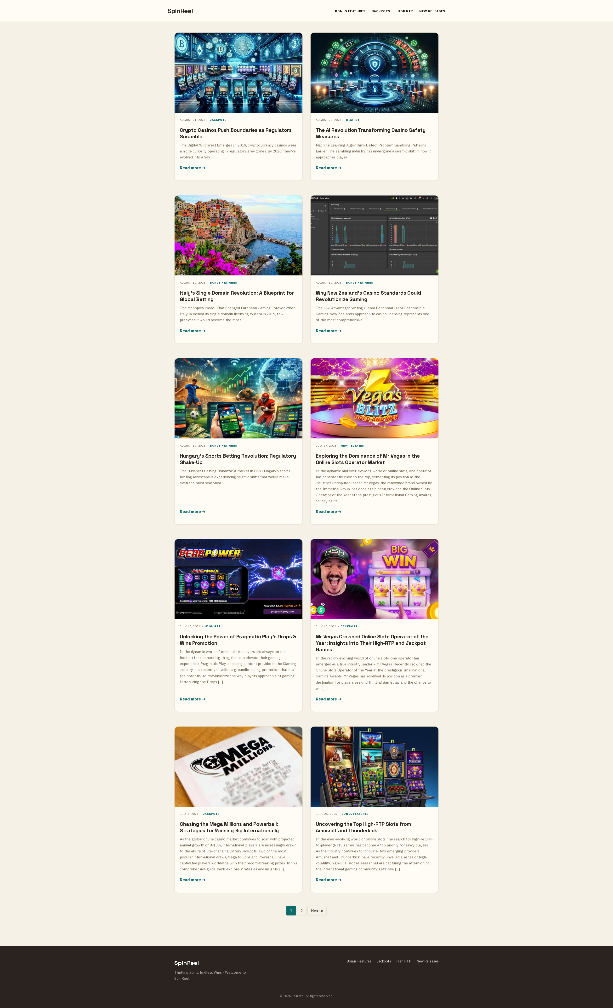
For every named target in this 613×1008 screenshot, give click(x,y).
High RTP (405, 11)
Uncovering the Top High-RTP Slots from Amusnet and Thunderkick (363, 827)
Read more (190, 167)
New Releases (432, 11)
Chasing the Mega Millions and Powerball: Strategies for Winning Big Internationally (229, 827)
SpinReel (180, 11)
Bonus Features (350, 11)
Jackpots (381, 11)
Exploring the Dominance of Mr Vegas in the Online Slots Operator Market (368, 459)
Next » (317, 910)
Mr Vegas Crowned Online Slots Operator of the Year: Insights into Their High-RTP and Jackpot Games (372, 643)
